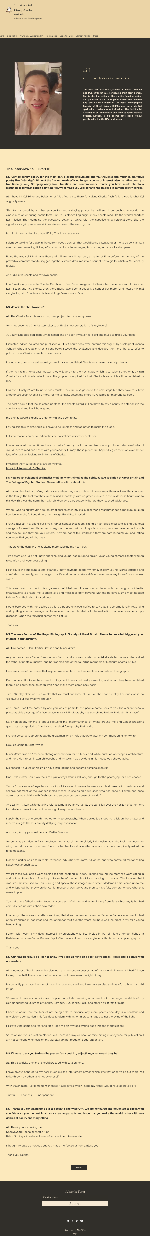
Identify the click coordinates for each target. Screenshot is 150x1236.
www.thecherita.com (85, 436)
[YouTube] (81, 1220)
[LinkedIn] (77, 1220)
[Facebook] (72, 1220)
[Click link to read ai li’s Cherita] (26, 468)
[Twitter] (68, 1220)
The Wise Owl (23, 5)
